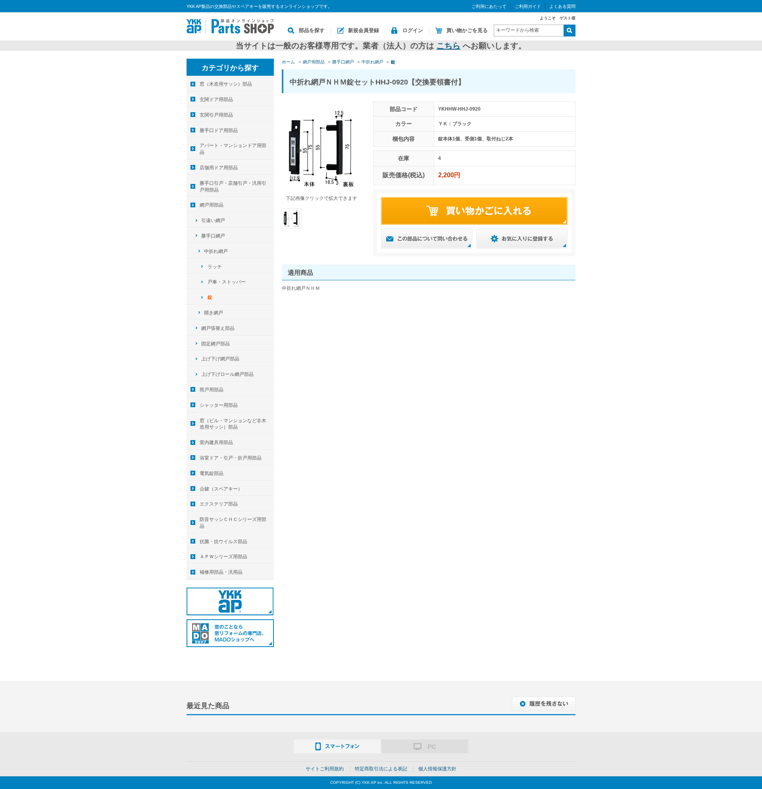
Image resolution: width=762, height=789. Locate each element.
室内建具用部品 (216, 442)
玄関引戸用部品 (216, 115)
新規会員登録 (363, 30)
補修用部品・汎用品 (221, 572)
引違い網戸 (213, 220)
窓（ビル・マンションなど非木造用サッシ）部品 (233, 424)
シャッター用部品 (219, 405)
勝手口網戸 (213, 236)
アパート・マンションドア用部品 (233, 149)
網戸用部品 (211, 205)
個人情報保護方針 (437, 769)
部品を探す (312, 30)
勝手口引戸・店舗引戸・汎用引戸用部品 (233, 186)
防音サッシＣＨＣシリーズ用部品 (233, 523)
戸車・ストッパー (227, 282)
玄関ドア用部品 (216, 99)
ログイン (412, 30)
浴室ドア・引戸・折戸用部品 (231, 458)
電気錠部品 (211, 473)
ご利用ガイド (528, 6)
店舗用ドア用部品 (219, 167)
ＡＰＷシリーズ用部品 (223, 556)
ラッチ (215, 267)
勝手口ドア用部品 (219, 130)
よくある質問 (562, 6)
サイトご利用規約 (325, 769)
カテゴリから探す (230, 68)
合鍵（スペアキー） (221, 489)
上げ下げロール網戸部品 (227, 374)
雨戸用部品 (211, 390)
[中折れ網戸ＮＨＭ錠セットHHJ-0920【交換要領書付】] (291, 218)
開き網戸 (213, 313)
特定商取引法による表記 (381, 769)
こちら (448, 45)
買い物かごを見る (467, 30)
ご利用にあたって (488, 6)
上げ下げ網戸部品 (220, 359)
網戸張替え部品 (218, 328)
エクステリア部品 (219, 504)
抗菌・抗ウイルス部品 (223, 541)
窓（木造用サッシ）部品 (226, 84)
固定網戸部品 (215, 344)
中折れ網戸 (216, 251)
